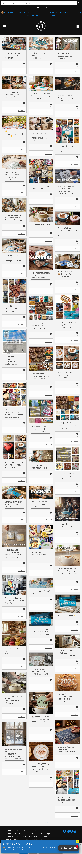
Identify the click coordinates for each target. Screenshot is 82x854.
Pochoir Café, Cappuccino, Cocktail (19, 833)
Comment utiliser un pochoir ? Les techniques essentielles (14, 258)
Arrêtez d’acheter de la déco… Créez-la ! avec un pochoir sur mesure (40, 632)
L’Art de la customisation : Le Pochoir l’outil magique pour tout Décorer (14, 413)
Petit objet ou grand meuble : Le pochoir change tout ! (13, 308)
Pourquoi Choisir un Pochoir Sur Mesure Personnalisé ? (66, 148)
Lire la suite (21, 71)
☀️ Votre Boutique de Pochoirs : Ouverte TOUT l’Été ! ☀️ (14, 134)
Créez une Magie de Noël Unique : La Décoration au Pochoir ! (67, 749)
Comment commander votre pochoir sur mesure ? (13, 504)
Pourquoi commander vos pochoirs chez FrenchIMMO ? (66, 56)
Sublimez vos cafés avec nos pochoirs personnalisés (65, 375)
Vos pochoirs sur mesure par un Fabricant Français (38, 326)
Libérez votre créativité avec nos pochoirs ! (40, 592)
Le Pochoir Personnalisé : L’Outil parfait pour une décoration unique (67, 653)
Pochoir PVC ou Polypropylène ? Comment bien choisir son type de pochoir (13, 360)
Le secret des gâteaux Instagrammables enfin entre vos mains (67, 324)
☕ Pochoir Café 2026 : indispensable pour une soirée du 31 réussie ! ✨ (40, 720)
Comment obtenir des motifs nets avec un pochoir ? (66, 476)
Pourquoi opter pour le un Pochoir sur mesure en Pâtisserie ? (14, 465)
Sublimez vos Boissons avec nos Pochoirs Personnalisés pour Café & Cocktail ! (67, 97)
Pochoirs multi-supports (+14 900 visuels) (22, 830)
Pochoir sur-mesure (34, 839)
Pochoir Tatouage (43, 833)
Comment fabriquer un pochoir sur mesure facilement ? (13, 55)
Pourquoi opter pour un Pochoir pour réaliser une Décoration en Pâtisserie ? (14, 700)
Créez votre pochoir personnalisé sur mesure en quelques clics (39, 137)
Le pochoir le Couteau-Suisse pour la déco (40, 187)
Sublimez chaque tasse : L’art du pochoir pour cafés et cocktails (40, 275)
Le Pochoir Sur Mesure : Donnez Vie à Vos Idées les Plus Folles (67, 425)
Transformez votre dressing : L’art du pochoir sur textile (38, 429)
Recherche (78, 3)
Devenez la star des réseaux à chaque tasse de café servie (40, 504)
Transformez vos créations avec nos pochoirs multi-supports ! (40, 556)
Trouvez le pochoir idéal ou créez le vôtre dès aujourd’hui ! (67, 800)
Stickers (43, 836)
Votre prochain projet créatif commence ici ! (39, 466)
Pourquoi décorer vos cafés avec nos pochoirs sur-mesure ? (14, 95)
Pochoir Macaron (12, 836)
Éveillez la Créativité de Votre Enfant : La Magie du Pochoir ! (40, 96)
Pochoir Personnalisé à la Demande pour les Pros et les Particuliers (14, 218)
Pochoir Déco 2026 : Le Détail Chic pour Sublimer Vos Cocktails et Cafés (40, 768)
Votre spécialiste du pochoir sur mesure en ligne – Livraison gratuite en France (66, 190)
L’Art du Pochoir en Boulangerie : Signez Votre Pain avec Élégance (66, 698)
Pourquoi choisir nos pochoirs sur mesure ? (66, 525)
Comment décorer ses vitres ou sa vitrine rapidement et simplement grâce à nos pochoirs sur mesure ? (14, 754)
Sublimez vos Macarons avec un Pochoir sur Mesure (14, 651)
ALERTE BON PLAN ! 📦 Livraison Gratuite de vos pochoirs (66, 274)
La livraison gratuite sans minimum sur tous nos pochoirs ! (40, 55)
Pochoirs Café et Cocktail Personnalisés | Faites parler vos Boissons (67, 232)
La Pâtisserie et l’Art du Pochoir (40, 226)
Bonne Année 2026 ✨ (67, 616)
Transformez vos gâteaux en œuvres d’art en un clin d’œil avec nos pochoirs (13, 554)
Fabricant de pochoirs (14, 839)
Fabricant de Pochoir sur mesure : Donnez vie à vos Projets (14, 600)
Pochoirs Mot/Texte (30, 836)
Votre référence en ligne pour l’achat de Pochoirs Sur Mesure (39, 671)
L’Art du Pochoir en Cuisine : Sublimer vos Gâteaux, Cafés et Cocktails (40, 378)
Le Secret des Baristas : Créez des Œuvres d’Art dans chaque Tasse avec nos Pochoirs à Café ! (67, 572)
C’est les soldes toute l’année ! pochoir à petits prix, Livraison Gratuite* (13, 176)
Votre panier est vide (41, 7)
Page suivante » (41, 822)
